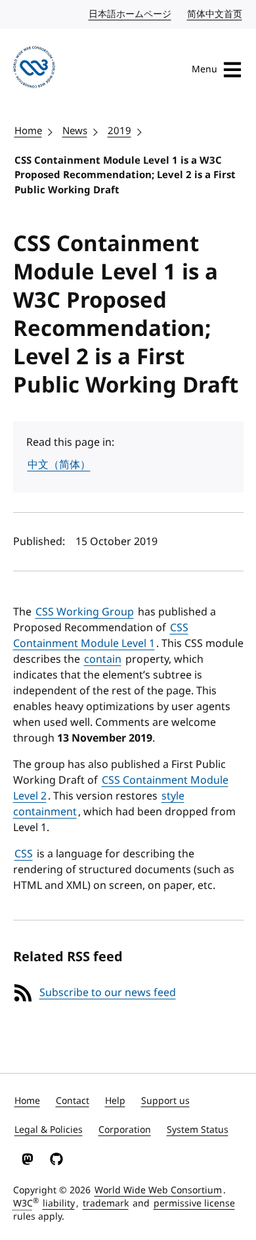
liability (59, 1203)
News (74, 131)
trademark (106, 1203)
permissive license (194, 1203)
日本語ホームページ (131, 14)
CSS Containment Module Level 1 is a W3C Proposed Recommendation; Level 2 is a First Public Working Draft (125, 175)
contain (102, 659)
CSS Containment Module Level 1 (100, 636)
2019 (119, 131)
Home (28, 131)
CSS (23, 854)
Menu (204, 69)
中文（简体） (59, 465)
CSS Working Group (84, 612)
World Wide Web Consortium (158, 1190)
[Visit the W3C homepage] (34, 69)
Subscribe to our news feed (107, 993)
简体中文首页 (215, 14)
